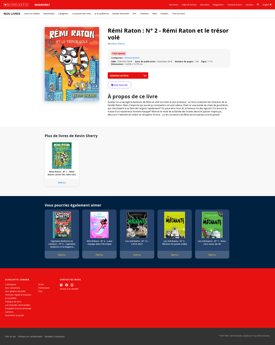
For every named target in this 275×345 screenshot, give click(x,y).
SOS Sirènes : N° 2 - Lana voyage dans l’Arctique (99, 242)
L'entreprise (10, 284)
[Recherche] (258, 4)
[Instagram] (61, 285)
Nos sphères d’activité (15, 291)
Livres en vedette (32, 13)
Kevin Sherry (118, 43)
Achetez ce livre (119, 75)
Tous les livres (178, 13)
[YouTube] (72, 285)
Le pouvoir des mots (81, 13)
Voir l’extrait (120, 85)
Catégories (63, 13)
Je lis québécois (102, 13)
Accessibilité (10, 298)
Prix (134, 13)
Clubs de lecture (189, 4)
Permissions (44, 287)
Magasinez (42, 4)
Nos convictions (12, 287)
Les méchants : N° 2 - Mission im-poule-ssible (174, 242)
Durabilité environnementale (18, 308)
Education (204, 4)
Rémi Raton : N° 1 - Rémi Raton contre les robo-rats (62, 173)
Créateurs (144, 13)
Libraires (249, 4)
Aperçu (62, 182)
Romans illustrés (132, 57)
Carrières (9, 312)
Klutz (154, 13)
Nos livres (173, 4)
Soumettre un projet (14, 315)
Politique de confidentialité (30, 336)
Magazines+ (218, 4)
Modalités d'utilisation (54, 336)
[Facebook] (66, 285)
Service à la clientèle (69, 288)
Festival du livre (235, 4)
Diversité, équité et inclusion (18, 294)
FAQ (40, 291)
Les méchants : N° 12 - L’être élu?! (137, 242)
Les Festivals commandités (17, 305)
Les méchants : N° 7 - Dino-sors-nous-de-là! (212, 242)
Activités (164, 13)
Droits (41, 284)
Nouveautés (49, 13)
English (266, 4)
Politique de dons (13, 301)
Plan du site (10, 336)
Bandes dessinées (120, 13)
